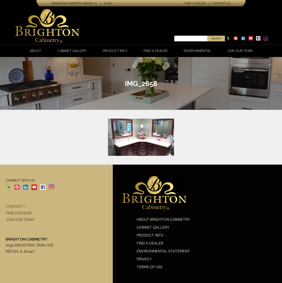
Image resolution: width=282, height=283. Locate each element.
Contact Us (221, 3)
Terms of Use (150, 267)
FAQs (107, 3)
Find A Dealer (150, 243)
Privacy (144, 259)
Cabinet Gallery (72, 51)
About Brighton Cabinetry (163, 219)
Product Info (115, 51)
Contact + (16, 206)
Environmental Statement (163, 251)
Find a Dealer (195, 3)
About (35, 51)
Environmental (197, 51)
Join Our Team (239, 51)
